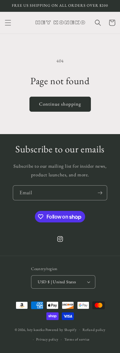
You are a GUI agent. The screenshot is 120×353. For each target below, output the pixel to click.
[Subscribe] (100, 192)
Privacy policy (47, 339)
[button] (8, 23)
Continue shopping (60, 104)
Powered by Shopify (61, 329)
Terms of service (77, 339)
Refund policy (94, 329)
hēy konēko (35, 329)
